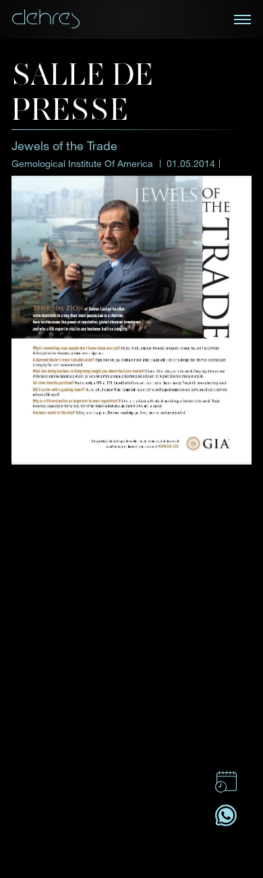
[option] (131, 524)
